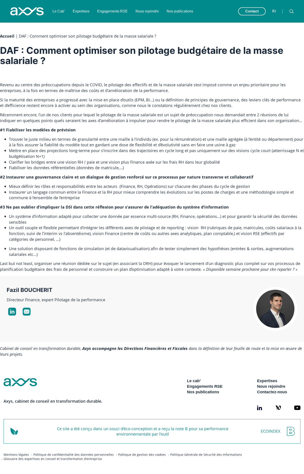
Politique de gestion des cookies (142, 454)
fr (274, 11)
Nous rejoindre (147, 11)
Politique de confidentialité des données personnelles (73, 454)
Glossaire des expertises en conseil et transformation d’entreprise (53, 459)
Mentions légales (16, 454)
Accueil (7, 36)
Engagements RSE (112, 11)
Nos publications (180, 11)
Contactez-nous (272, 392)
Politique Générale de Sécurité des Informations (206, 454)
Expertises (81, 11)
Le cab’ (194, 381)
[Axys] (27, 11)
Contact (252, 11)
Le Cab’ (59, 11)
